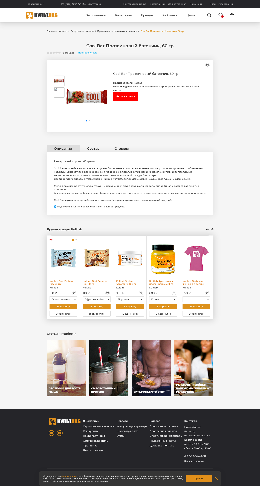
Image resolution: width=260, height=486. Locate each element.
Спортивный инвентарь (166, 435)
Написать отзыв (87, 52)
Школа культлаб (127, 431)
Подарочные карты (163, 440)
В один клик (63, 313)
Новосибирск (34, 4)
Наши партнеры (94, 435)
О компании (157, 3)
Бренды (147, 15)
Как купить (90, 431)
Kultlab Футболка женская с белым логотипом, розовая (194, 282)
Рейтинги (170, 15)
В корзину (63, 306)
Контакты (190, 421)
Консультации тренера (132, 426)
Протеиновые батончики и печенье (117, 31)
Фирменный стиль (95, 440)
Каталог (63, 31)
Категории (123, 15)
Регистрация (225, 4)
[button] (86, 120)
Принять (199, 478)
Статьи (121, 435)
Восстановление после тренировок (154, 86)
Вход (213, 4)
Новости (122, 421)
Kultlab (138, 82)
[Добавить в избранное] (207, 65)
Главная (51, 31)
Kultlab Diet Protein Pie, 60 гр (61, 282)
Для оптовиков (177, 3)
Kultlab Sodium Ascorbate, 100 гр (126, 282)
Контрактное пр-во (134, 3)
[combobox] (63, 299)
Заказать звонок (194, 461)
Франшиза (90, 445)
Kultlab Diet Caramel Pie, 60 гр (95, 282)
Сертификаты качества (98, 426)
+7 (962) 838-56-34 (81, 4)
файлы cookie (69, 476)
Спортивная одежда (163, 431)
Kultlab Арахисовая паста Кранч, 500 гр (161, 282)
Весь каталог (96, 15)
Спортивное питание (82, 31)
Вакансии (196, 3)
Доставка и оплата (162, 445)
